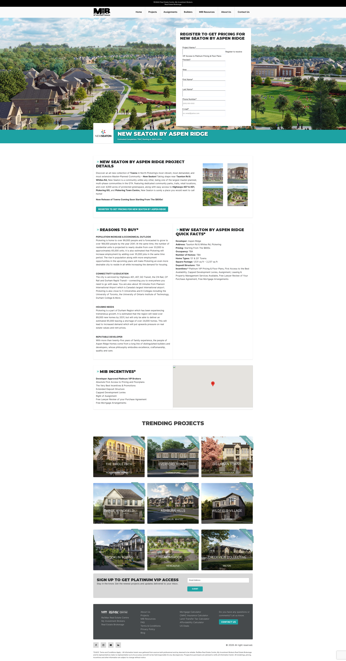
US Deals (184, 625)
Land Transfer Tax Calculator (194, 618)
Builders (188, 12)
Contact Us (243, 12)
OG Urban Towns (227, 464)
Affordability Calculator (192, 622)
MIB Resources (207, 12)
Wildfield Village (227, 511)
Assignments (170, 12)
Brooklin (168, 519)
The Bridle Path (119, 464)
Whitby (179, 519)
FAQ (143, 622)
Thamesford (173, 472)
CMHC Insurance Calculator (194, 615)
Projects (152, 12)
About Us (226, 12)
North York (113, 472)
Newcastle (173, 565)
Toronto (126, 472)
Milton (227, 565)
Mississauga (227, 472)
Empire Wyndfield (119, 511)
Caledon (227, 519)
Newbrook (173, 557)
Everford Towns (172, 464)
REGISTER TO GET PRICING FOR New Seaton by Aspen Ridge (132, 209)
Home (139, 12)
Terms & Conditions (151, 625)
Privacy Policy (148, 629)
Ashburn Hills (173, 511)
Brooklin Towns (119, 557)
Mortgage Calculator (190, 612)
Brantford (118, 519)
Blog (143, 632)
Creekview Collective (227, 557)
